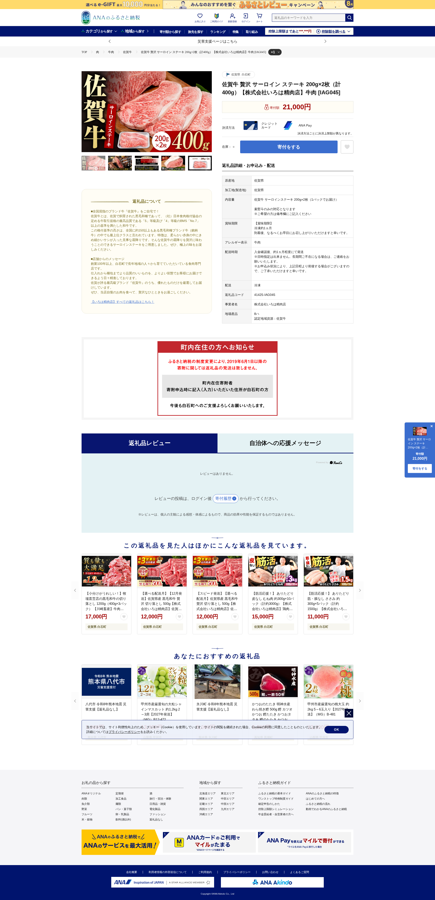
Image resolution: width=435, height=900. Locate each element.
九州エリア (227, 809)
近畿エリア (206, 803)
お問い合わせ (270, 872)
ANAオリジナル (91, 793)
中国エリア (227, 803)
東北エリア (227, 793)
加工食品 (121, 798)
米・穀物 (87, 819)
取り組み (252, 32)
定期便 (120, 793)
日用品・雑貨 (158, 803)
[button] (109, 41)
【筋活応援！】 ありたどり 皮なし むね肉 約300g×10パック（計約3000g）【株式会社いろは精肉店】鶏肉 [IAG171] (273, 603)
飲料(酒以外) (123, 819)
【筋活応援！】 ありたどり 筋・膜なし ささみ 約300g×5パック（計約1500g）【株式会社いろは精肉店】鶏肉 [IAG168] (328, 603)
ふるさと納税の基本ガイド (274, 793)
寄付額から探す (170, 32)
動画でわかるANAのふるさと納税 (326, 809)
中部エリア (227, 798)
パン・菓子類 (124, 809)
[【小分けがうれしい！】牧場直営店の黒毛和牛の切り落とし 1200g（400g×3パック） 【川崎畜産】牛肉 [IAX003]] (106, 571)
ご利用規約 (205, 872)
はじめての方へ (315, 798)
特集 (236, 32)
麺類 (118, 803)
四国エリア (206, 809)
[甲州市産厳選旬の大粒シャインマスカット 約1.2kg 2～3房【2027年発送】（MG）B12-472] (162, 681)
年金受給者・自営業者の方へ (276, 814)
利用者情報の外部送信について (168, 872)
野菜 (84, 809)
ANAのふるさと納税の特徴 (322, 793)
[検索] (349, 18)
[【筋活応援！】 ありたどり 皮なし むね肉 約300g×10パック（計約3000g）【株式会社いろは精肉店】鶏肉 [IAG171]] (273, 571)
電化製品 (155, 809)
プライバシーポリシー (237, 872)
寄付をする (289, 146)
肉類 (84, 798)
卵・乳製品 (122, 814)
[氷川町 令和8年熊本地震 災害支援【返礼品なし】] (217, 681)
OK (336, 729)
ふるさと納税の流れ (318, 803)
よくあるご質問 (299, 872)
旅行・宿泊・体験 (160, 798)
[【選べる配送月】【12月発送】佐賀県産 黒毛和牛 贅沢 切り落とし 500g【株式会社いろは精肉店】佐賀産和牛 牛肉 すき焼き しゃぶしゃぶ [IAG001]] (162, 571)
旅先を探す (195, 32)
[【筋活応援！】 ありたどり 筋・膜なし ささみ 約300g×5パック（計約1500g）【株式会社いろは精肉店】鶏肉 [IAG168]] (328, 571)
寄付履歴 (223, 498)
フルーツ (87, 814)
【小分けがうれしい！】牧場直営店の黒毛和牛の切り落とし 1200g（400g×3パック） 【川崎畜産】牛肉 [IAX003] (106, 603)
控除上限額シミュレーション (276, 809)
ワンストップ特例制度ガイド (276, 798)
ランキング (217, 32)
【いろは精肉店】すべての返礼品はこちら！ (122, 302)
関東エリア (206, 798)
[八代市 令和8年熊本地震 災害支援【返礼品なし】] (106, 681)
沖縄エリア (206, 814)
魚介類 (86, 803)
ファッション (158, 814)
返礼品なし (156, 819)
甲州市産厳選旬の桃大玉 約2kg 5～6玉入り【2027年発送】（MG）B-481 (328, 709)
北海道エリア (207, 793)
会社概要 (131, 872)
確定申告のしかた (269, 803)
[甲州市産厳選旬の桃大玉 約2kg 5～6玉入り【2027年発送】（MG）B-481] (328, 681)
